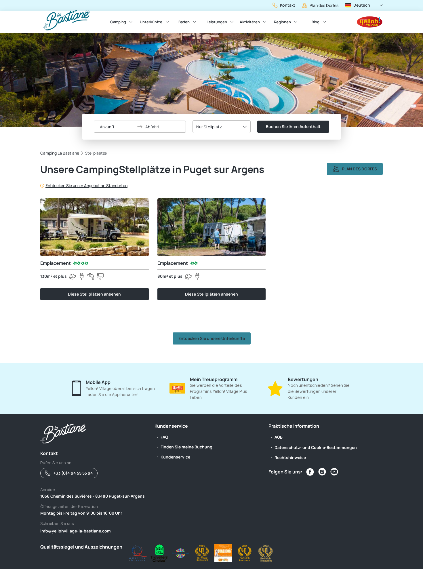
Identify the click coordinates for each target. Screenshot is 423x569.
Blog (315, 21)
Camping (118, 21)
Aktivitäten (250, 21)
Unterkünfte (151, 21)
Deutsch (361, 5)
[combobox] (221, 127)
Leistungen (217, 21)
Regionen (282, 21)
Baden (184, 21)
